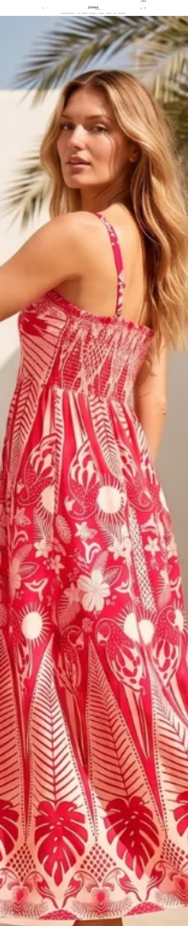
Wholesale (122, 13)
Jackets (108, 13)
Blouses (84, 13)
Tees (78, 13)
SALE (115, 13)
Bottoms (93, 13)
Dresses (101, 13)
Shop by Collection (67, 13)
